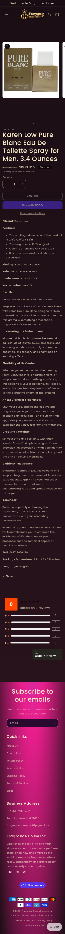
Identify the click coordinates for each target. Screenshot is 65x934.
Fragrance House (31, 911)
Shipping (7, 171)
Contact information (34, 925)
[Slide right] (40, 123)
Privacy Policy (15, 768)
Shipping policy (44, 920)
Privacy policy (46, 915)
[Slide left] (25, 123)
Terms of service (24, 920)
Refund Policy (15, 760)
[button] (6, 14)
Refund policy (29, 915)
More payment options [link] (32, 213)
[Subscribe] (54, 723)
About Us (12, 745)
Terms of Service (17, 783)
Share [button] (9, 576)
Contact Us (14, 753)
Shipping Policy (16, 776)
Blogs (10, 790)
